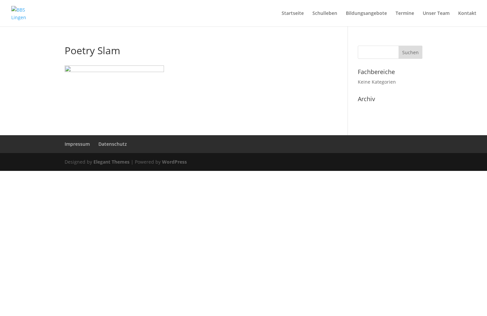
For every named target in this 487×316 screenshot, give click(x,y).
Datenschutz (112, 144)
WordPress (174, 162)
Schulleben (324, 13)
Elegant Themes (111, 162)
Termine (405, 13)
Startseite (293, 13)
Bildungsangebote (366, 13)
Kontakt (467, 13)
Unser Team (436, 13)
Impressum (77, 144)
